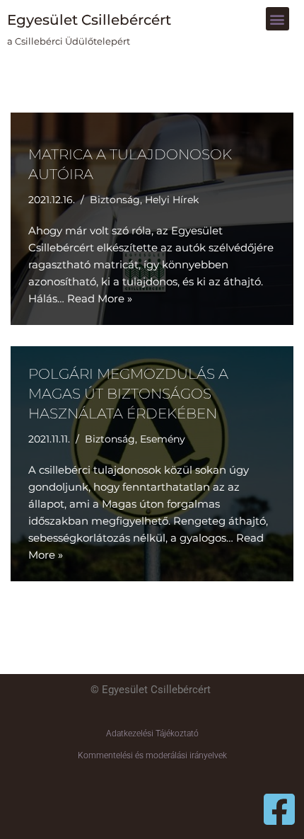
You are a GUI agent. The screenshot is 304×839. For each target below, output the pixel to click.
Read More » (99, 298)
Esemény (162, 439)
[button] (277, 18)
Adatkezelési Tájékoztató (152, 733)
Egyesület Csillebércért (89, 19)
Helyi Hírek (172, 199)
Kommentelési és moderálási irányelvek (152, 755)
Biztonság (115, 199)
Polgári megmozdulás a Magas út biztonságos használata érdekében (128, 393)
